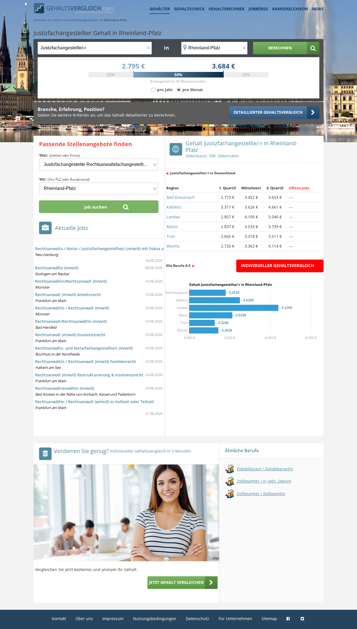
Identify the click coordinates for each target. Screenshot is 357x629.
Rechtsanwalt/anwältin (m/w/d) (64, 388)
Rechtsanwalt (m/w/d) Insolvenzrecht (70, 334)
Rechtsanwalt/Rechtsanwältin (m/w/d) (71, 321)
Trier (171, 236)
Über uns (84, 618)
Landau (173, 216)
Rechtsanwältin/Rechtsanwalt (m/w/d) (71, 281)
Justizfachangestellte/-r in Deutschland (202, 173)
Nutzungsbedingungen (154, 618)
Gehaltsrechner (226, 8)
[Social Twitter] (303, 618)
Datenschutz (197, 618)
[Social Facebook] (288, 618)
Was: (59, 155)
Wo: (64, 179)
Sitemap (269, 618)
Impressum (113, 618)
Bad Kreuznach (181, 197)
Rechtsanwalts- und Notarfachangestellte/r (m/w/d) (84, 348)
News (318, 8)
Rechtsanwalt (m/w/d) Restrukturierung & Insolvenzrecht (89, 375)
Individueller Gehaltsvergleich (277, 265)
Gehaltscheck (189, 8)
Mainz (172, 226)
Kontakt (59, 618)
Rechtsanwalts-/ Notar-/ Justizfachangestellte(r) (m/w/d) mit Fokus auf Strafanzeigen (115, 248)
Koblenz (174, 207)
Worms (173, 246)
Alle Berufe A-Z (178, 265)
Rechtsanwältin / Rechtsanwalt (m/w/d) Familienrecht (85, 361)
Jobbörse (258, 8)
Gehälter (160, 8)
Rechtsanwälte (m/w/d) (56, 267)
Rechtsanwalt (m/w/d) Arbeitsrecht (68, 294)
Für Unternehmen (235, 618)
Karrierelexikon (290, 8)
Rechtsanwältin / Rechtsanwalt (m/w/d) (72, 308)
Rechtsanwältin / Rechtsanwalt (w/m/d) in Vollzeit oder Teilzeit (94, 401)
